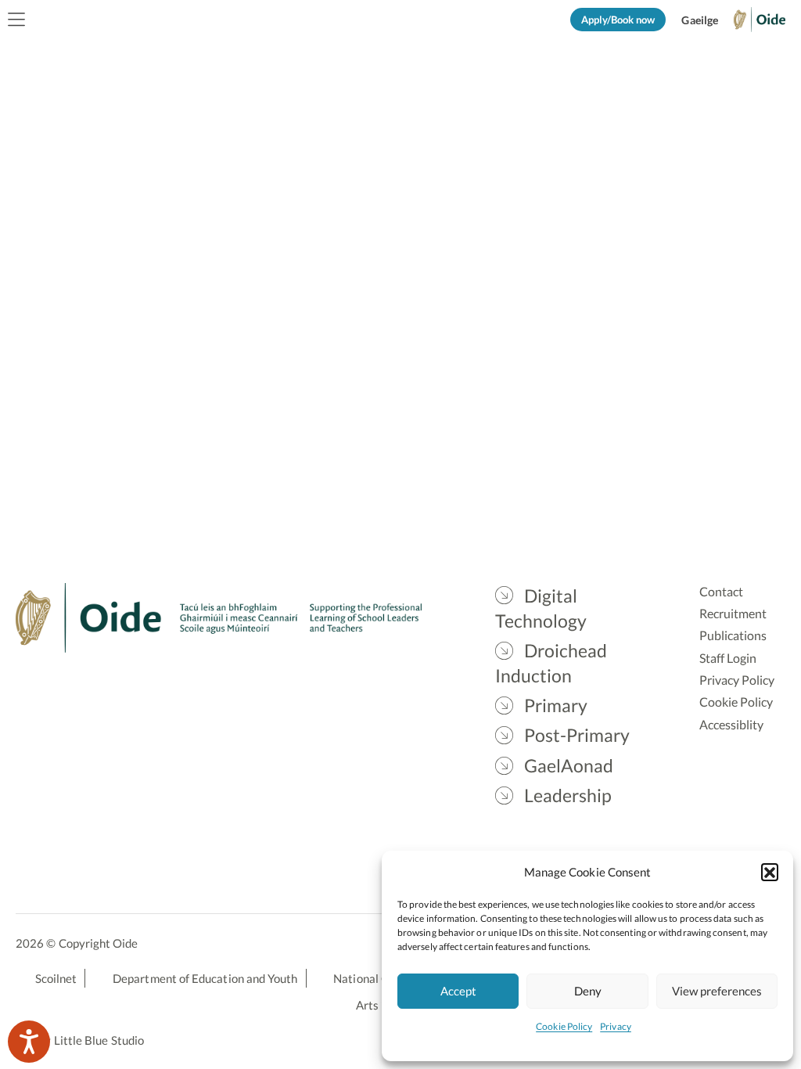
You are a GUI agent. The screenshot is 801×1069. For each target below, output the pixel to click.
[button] (770, 872)
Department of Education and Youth (205, 978)
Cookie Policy (564, 1026)
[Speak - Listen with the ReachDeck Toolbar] (29, 1041)
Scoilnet (56, 978)
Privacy (615, 1026)
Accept (458, 991)
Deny (588, 991)
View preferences (717, 991)
